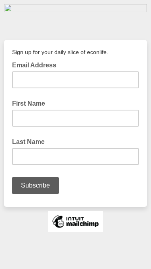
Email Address (36, 64)
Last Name (28, 141)
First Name (28, 103)
